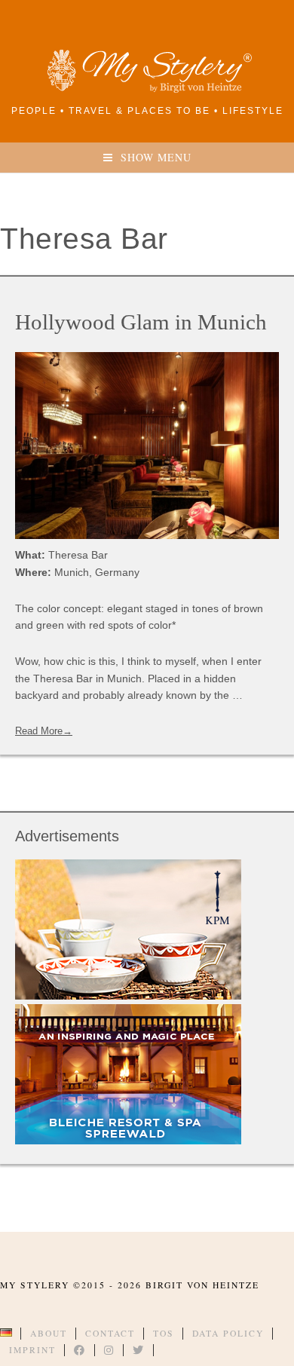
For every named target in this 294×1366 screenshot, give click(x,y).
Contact (110, 1333)
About (48, 1333)
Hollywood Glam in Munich (141, 322)
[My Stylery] (147, 90)
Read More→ (43, 731)
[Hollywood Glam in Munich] (147, 445)
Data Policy (228, 1333)
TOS (163, 1333)
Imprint (32, 1349)
